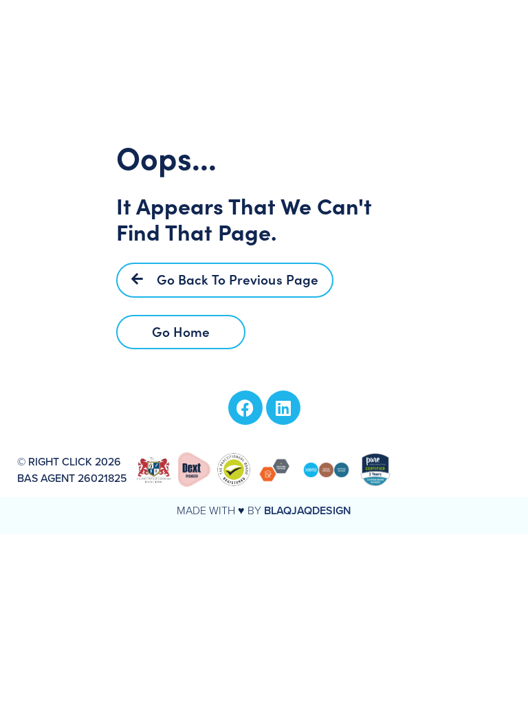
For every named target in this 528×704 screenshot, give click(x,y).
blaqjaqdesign (307, 510)
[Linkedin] (283, 407)
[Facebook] (245, 407)
